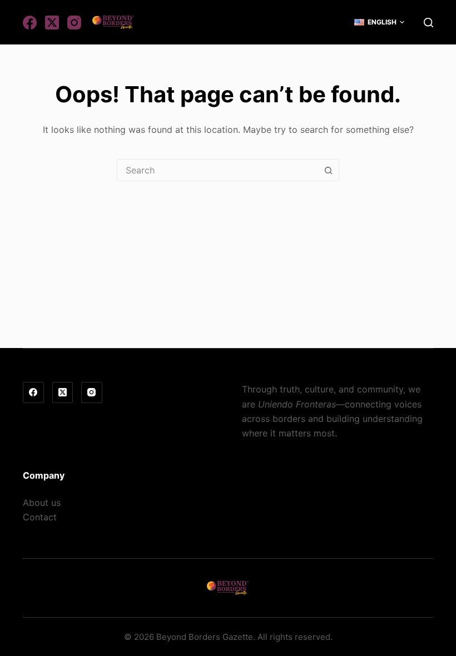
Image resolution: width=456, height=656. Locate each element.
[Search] (428, 22)
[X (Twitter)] (52, 22)
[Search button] (328, 170)
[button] (379, 22)
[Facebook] (30, 22)
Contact (40, 517)
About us (42, 502)
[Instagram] (74, 22)
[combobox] (217, 170)
